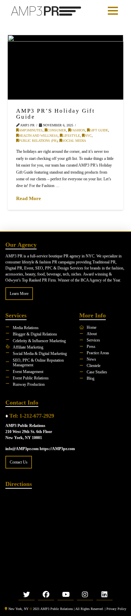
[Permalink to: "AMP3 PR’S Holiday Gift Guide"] (65, 67)
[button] (112, 10)
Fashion (78, 130)
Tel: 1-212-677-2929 (31, 416)
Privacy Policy (116, 609)
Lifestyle (71, 135)
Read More (28, 198)
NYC (88, 135)
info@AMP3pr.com (22, 448)
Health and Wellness (38, 135)
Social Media (74, 140)
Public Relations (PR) (38, 140)
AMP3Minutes (31, 130)
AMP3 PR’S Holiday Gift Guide (55, 113)
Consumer (56, 130)
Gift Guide (99, 130)
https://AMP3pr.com (57, 448)
